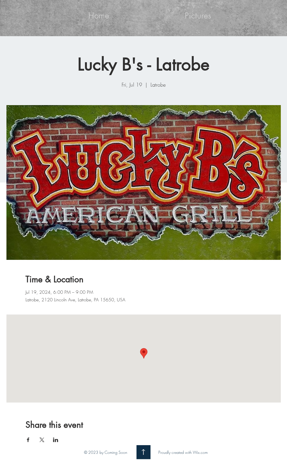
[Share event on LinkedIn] (55, 440)
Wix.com (200, 452)
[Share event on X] (42, 440)
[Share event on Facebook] (28, 440)
